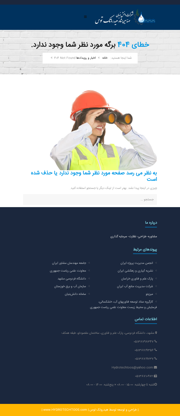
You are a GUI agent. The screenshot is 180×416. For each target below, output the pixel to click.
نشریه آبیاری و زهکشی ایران (135, 271)
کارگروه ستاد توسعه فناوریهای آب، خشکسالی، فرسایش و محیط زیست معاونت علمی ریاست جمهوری (123, 304)
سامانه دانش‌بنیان (75, 294)
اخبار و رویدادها (86, 58)
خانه (104, 58)
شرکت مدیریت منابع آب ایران (135, 286)
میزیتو (149, 294)
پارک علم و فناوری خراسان (137, 278)
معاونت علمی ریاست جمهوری (68, 271)
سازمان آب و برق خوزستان (70, 286)
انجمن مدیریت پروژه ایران (137, 263)
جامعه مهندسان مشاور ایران (69, 263)
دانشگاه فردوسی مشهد (72, 278)
